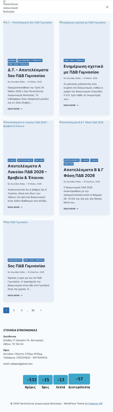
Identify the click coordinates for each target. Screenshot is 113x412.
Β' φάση (85, 160)
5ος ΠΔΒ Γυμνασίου (26, 266)
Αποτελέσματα (25, 160)
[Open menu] (107, 7)
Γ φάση (94, 160)
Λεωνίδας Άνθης (17, 82)
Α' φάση (12, 160)
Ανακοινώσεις (15, 260)
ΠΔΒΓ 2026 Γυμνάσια (18, 64)
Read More (15, 109)
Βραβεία (12, 60)
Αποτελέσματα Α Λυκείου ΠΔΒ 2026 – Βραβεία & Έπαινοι (27, 172)
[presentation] (28, 37)
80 (33, 310)
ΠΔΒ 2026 (39, 160)
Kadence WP (95, 403)
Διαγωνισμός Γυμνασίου (30, 60)
